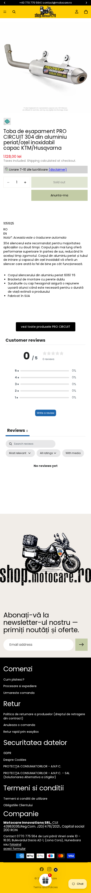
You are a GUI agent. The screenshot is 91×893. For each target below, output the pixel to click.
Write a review (45, 413)
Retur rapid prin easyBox (21, 732)
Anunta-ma (59, 195)
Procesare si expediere (20, 686)
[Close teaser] (56, 870)
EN (5, 233)
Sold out (59, 182)
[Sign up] (81, 645)
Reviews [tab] (17, 430)
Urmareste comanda (18, 693)
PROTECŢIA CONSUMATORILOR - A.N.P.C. (32, 766)
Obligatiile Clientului (18, 805)
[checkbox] (73, 453)
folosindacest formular (14, 846)
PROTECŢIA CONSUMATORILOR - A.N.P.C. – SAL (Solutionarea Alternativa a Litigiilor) (36, 775)
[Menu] (5, 12)
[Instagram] (49, 869)
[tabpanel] (45, 475)
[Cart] (86, 11)
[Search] (14, 11)
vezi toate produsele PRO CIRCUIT (45, 327)
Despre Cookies (14, 760)
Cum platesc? (13, 679)
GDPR (7, 753)
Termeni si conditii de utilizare (25, 798)
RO (5, 229)
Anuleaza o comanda (19, 725)
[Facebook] (41, 869)
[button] (45, 371)
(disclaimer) (58, 169)
